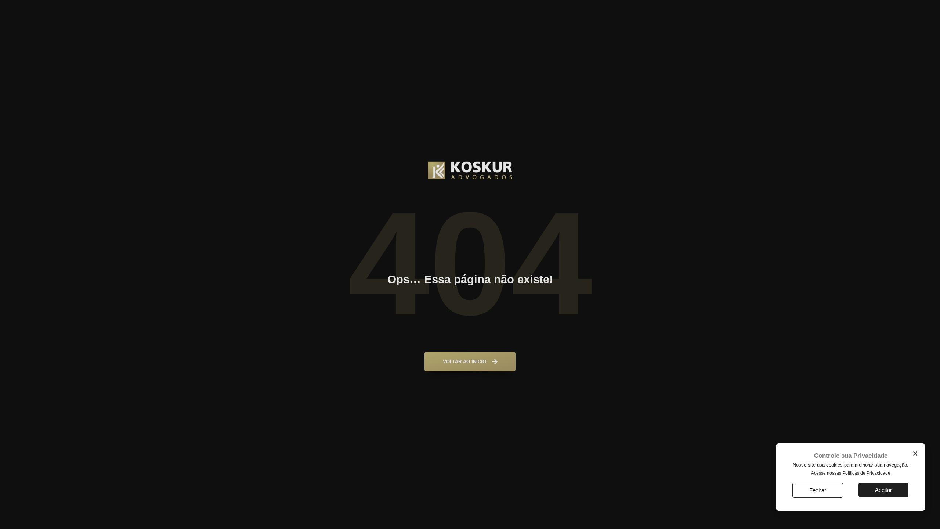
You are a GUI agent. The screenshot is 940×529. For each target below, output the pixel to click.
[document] (470, 264)
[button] (915, 453)
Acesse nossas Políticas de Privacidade (850, 473)
